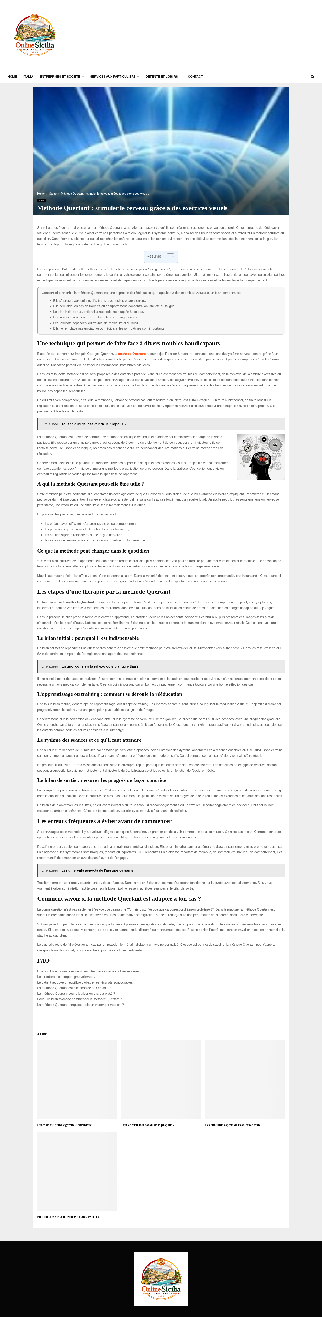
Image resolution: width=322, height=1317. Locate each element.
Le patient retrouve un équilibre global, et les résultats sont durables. (85, 982)
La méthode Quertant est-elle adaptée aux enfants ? (74, 988)
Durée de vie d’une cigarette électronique (64, 1125)
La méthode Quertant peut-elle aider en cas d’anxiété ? (76, 993)
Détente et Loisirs (162, 76)
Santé (41, 200)
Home (12, 76)
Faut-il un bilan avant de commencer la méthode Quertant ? (79, 999)
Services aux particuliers (113, 76)
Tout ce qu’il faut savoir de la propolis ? (147, 1125)
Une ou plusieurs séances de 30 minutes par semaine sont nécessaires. (88, 971)
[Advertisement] (234, 35)
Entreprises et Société (60, 76)
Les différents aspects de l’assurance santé (232, 1125)
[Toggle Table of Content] (168, 257)
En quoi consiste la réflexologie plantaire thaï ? (68, 1216)
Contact (195, 76)
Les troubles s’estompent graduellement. (66, 977)
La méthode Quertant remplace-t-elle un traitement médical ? (80, 1005)
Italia (28, 76)
